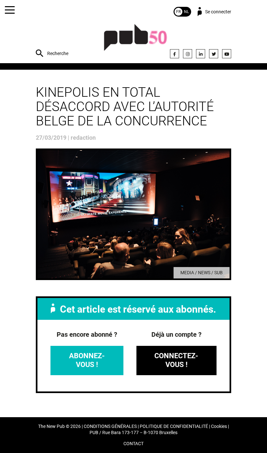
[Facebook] (174, 53)
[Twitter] (213, 53)
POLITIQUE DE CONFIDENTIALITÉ (174, 426)
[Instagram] (187, 53)
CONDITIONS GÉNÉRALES (110, 426)
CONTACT (133, 443)
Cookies (219, 426)
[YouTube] (226, 53)
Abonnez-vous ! (87, 360)
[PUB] (135, 40)
